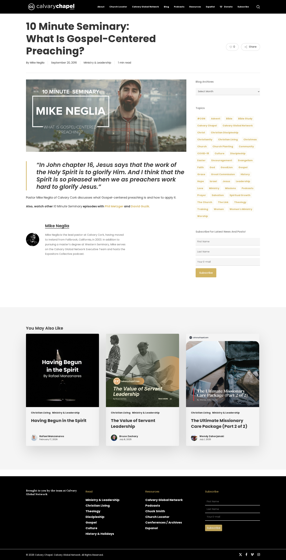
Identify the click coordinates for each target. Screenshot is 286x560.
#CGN (201, 118)
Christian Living (228, 139)
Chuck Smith (155, 511)
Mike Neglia (37, 63)
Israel (213, 181)
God (212, 167)
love (200, 188)
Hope (200, 181)
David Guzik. (140, 206)
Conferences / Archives (163, 522)
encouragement (221, 160)
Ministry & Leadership (97, 63)
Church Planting (223, 146)
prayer (201, 195)
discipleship (237, 153)
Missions (230, 188)
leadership (243, 181)
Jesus (226, 181)
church (202, 146)
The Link (223, 202)
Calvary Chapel (207, 125)
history (245, 174)
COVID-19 (203, 153)
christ (201, 132)
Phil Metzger (114, 206)
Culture (219, 153)
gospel (242, 167)
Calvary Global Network (238, 125)
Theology (93, 511)
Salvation (218, 195)
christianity (204, 139)
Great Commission (223, 174)
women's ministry (241, 209)
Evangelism (245, 160)
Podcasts (152, 505)
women (219, 209)
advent (215, 118)
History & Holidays (100, 534)
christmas (250, 139)
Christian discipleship (224, 132)
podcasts (247, 188)
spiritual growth (240, 195)
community (246, 146)
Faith (200, 167)
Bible (229, 118)
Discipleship (95, 517)
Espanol (151, 528)
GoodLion (227, 167)
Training (202, 209)
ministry (214, 188)
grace (201, 174)
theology (240, 202)
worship (202, 216)
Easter (201, 160)
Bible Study (245, 118)
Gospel (91, 522)
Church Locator (157, 517)
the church (204, 202)
